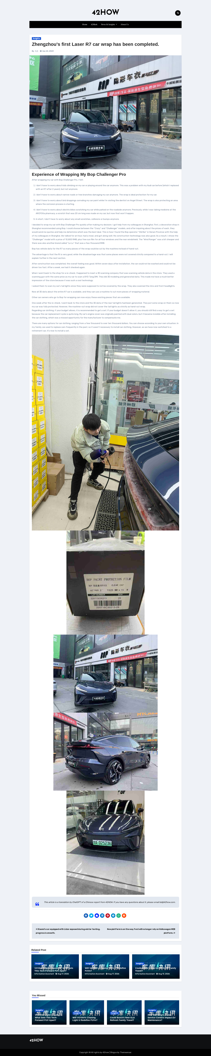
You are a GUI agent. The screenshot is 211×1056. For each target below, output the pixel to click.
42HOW (105, 13)
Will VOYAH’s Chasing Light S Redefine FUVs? (85, 1019)
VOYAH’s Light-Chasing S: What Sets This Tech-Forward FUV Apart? (53, 969)
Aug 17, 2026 (63, 974)
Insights (36, 38)
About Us (125, 24)
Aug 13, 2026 (164, 974)
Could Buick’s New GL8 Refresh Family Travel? (122, 1019)
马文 (36, 51)
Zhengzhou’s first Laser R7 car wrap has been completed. (95, 44)
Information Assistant (44, 974)
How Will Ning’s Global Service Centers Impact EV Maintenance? (161, 1017)
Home (84, 24)
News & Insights (108, 24)
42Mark (94, 24)
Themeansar (125, 1052)
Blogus (113, 1052)
